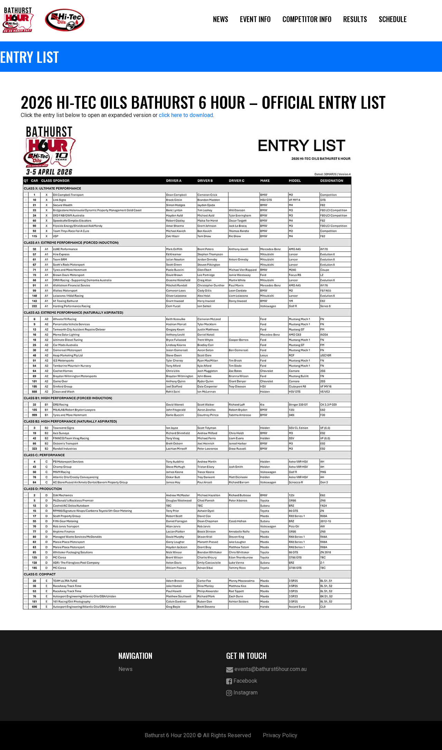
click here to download (186, 115)
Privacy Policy (280, 735)
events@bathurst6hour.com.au (270, 669)
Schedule (393, 19)
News (220, 19)
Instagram (245, 692)
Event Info (255, 19)
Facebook (244, 681)
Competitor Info (307, 19)
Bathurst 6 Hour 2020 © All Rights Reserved (198, 735)
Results (355, 19)
